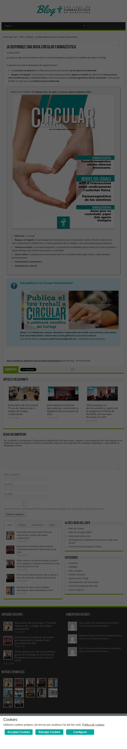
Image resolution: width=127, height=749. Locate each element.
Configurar (80, 732)
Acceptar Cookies (18, 732)
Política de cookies (93, 724)
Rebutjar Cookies (49, 732)
